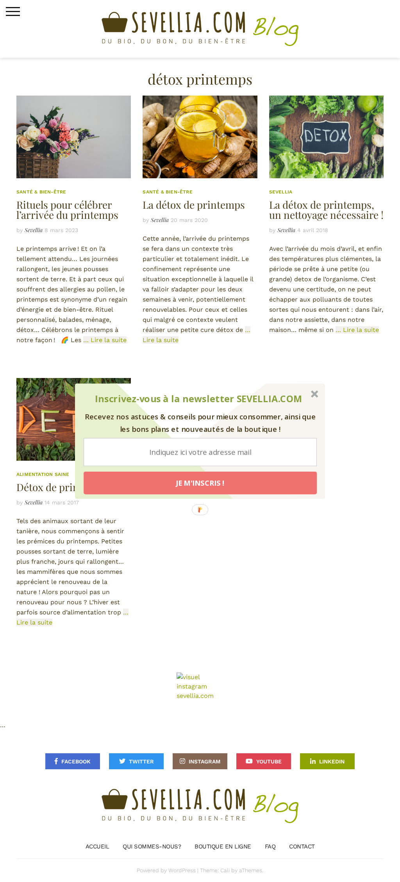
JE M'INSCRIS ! (200, 483)
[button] (198, 399)
